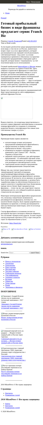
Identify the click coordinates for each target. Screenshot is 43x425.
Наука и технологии (13, 261)
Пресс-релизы (10, 267)
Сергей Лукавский (15, 41)
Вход (28, 2)
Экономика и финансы (13, 287)
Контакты (9, 393)
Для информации (11, 275)
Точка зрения (10, 283)
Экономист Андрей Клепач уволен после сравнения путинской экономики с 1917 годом (12, 307)
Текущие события (12, 271)
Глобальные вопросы (13, 273)
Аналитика (9, 263)
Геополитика (10, 265)
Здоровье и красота (12, 277)
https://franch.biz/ (15, 223)
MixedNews (21, 6)
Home (7, 13)
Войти (7, 404)
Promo (3, 18)
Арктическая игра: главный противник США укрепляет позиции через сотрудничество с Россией (13, 359)
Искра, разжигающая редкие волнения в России (12, 318)
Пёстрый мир (10, 269)
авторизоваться (6, 244)
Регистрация (35, 2)
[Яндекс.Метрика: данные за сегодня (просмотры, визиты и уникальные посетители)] (18, 415)
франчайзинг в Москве (26, 66)
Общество (9, 281)
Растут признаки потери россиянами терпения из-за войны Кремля (11, 373)
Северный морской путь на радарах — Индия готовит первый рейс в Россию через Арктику (12, 342)
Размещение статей (12, 395)
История (8, 279)
